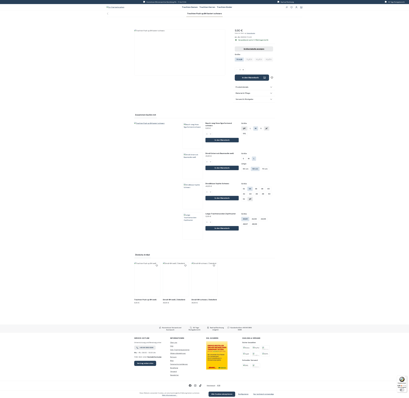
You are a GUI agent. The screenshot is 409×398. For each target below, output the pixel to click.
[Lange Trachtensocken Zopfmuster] (193, 226)
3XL (244, 128)
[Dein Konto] (296, 7)
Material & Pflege (243, 93)
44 (250, 194)
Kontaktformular (154, 357)
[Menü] (405, 377)
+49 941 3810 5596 (146, 348)
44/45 (263, 219)
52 (244, 199)
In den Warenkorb (250, 77)
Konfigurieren (243, 394)
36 (256, 189)
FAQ (171, 346)
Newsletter (174, 375)
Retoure (173, 357)
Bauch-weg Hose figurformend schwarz (218, 124)
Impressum (211, 385)
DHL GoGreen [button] (212, 338)
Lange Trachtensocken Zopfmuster (220, 214)
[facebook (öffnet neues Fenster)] (190, 385)
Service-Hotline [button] (141, 338)
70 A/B (239, 59)
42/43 (254, 219)
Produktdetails (242, 87)
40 (268, 189)
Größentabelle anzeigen (254, 49)
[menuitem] (186, 343)
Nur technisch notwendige (263, 394)
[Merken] (271, 77)
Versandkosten (251, 33)
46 (257, 194)
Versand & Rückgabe (244, 99)
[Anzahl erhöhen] (243, 69)
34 (250, 189)
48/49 (254, 224)
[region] (179, 52)
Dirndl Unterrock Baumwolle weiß (219, 153)
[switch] (402, 390)
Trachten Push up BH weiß (145, 300)
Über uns (173, 342)
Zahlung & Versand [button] (251, 338)
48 (263, 194)
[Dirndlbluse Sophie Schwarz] (193, 196)
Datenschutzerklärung (179, 364)
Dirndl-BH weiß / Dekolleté (174, 300)
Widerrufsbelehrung (178, 353)
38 (262, 189)
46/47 (245, 224)
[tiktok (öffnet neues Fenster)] (200, 385)
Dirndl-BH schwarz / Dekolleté (204, 300)
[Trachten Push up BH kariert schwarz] (156, 123)
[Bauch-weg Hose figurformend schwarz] (193, 135)
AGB (218, 385)
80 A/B (259, 59)
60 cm (245, 169)
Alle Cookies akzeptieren (221, 394)
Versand (173, 371)
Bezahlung (174, 368)
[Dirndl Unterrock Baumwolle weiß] (193, 165)
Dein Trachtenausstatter (180, 350)
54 (250, 199)
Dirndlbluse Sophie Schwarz (217, 183)
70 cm (265, 169)
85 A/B (269, 59)
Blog (172, 361)
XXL (244, 133)
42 (244, 194)
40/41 (245, 219)
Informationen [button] (177, 338)
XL (267, 128)
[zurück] (108, 13)
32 (244, 189)
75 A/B (249, 59)
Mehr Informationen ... (169, 395)
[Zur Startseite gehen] (115, 7)
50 (269, 194)
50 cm (255, 169)
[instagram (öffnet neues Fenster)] (195, 385)
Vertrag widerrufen (145, 363)
